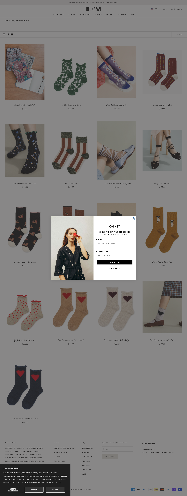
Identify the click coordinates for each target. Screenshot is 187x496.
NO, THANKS (115, 269)
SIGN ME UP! (114, 262)
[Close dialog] (133, 218)
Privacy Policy (55, 482)
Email (99, 239)
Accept (34, 490)
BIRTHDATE (102, 251)
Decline (55, 490)
